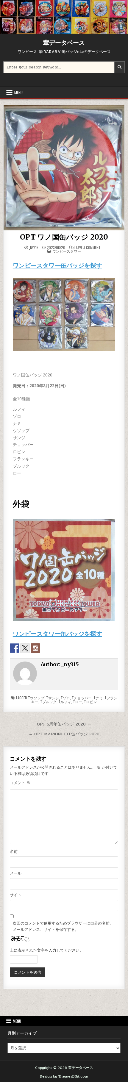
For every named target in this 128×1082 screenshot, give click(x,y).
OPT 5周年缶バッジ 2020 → (64, 724)
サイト (15, 895)
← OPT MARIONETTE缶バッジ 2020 (64, 734)
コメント (20, 783)
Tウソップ (36, 697)
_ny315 (33, 247)
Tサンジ (52, 697)
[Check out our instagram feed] (35, 648)
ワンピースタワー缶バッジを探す (57, 265)
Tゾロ (65, 697)
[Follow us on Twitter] (25, 648)
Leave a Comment (87, 247)
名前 (14, 852)
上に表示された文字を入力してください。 (46, 950)
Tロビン (90, 701)
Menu (18, 93)
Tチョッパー (82, 697)
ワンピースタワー (66, 251)
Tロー (77, 701)
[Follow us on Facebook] (14, 648)
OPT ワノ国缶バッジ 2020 (64, 237)
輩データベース (64, 42)
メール (15, 873)
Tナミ (98, 697)
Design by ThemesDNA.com (64, 1076)
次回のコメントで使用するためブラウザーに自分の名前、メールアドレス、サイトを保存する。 (63, 926)
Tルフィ (64, 701)
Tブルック (48, 701)
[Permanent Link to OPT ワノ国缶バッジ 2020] (64, 167)
